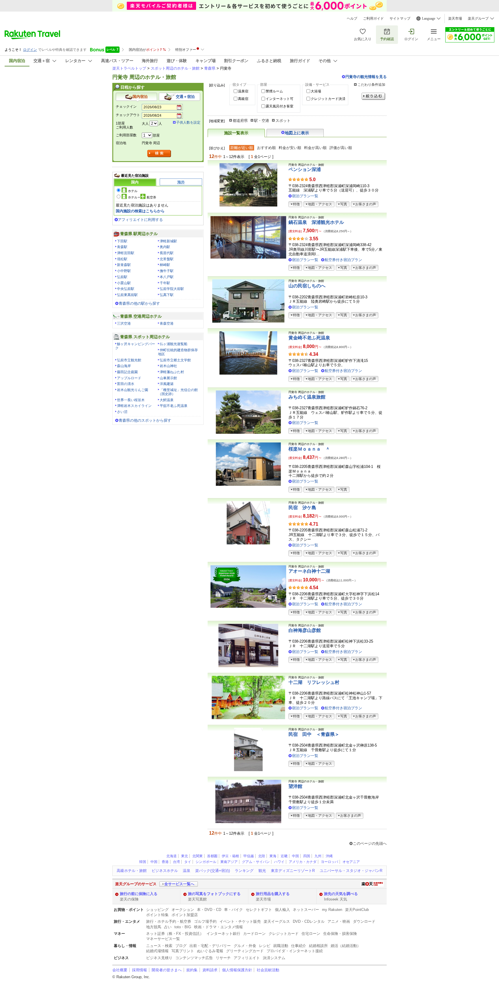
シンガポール (205, 862)
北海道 (171, 856)
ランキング (244, 870)
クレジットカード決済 (328, 99)
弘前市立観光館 (129, 360)
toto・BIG (182, 927)
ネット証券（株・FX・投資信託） (175, 933)
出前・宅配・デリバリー (210, 946)
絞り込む (373, 96)
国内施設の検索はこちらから (140, 211)
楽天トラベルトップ (129, 68)
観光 (262, 870)
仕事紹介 (298, 946)
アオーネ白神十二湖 (309, 571)
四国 (306, 856)
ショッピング (157, 909)
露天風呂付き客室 (279, 106)
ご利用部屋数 (126, 135)
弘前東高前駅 (127, 295)
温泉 (186, 870)
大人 (145, 124)
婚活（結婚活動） (346, 946)
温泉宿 (243, 91)
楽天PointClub (357, 909)
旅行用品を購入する (273, 894)
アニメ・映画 (338, 921)
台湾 (176, 862)
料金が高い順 (315, 148)
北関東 (197, 856)
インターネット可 (279, 99)
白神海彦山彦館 (304, 630)
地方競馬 (153, 927)
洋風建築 (167, 384)
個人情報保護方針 (237, 970)
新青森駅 (124, 265)
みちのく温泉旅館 (306, 397)
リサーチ (223, 958)
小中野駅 (124, 271)
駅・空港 (261, 120)
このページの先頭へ (370, 843)
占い (168, 927)
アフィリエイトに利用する (140, 219)
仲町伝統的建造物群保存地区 (178, 352)
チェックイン (126, 107)
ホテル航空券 (142, 197)
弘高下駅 (167, 295)
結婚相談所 (318, 946)
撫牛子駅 (167, 271)
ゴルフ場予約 (205, 921)
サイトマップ (400, 18)
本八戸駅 (167, 277)
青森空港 (167, 323)
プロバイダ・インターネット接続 (295, 951)
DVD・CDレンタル (309, 921)
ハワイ (279, 862)
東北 (184, 856)
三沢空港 (124, 323)
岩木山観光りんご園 (132, 390)
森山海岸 (124, 366)
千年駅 (165, 283)
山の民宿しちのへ (306, 285)
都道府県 (240, 120)
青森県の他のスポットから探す (145, 420)
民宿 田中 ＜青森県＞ (313, 734)
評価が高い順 (340, 148)
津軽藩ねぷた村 (172, 372)
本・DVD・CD (209, 909)
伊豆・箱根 (230, 856)
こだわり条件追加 (371, 85)
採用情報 (139, 970)
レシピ (264, 946)
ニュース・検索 (159, 946)
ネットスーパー (306, 909)
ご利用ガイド (373, 18)
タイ (187, 862)
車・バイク (233, 909)
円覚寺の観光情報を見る (366, 77)
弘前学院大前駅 (172, 289)
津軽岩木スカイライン (134, 406)
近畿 (284, 856)
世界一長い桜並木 (131, 400)
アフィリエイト (247, 958)
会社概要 (119, 970)
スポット (283, 120)
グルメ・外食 (245, 946)
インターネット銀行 (223, 933)
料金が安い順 (290, 148)
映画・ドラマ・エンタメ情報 (218, 927)
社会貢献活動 (268, 970)
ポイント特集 (157, 915)
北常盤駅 (167, 259)
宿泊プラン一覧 (305, 196)
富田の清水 (125, 384)
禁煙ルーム (274, 91)
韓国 (142, 862)
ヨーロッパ (329, 862)
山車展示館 (168, 378)
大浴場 (316, 91)
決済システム (274, 958)
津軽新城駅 (168, 241)
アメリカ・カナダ (302, 862)
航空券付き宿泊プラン (343, 260)
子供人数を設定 (188, 122)
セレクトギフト (259, 909)
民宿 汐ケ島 (302, 507)
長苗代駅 (167, 253)
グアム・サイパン (256, 862)
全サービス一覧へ (179, 884)
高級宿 (243, 99)
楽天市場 (455, 18)
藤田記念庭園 (127, 372)
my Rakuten (332, 909)
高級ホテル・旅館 (132, 870)
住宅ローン (310, 933)
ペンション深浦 (304, 169)
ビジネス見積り (159, 958)
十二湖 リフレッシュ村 (313, 682)
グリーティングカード (245, 951)
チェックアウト (128, 115)
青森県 (209, 68)
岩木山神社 (168, 366)
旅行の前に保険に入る (138, 894)
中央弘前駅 (125, 289)
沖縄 (329, 856)
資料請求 (209, 970)
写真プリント (183, 951)
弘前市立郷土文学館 (175, 360)
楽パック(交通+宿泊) (212, 870)
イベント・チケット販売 (240, 921)
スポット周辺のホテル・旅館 (175, 68)
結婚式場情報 (157, 951)
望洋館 (295, 786)
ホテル (132, 191)
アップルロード (129, 378)
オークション (183, 909)
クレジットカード (284, 933)
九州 (317, 856)
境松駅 (122, 259)
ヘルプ (352, 18)
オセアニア (351, 862)
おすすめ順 (266, 148)
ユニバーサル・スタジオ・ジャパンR (351, 870)
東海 (272, 856)
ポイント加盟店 (185, 915)
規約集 (192, 970)
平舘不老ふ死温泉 (173, 406)
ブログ (181, 946)
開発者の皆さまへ (167, 970)
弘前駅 (122, 277)
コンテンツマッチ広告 (194, 958)
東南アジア (229, 862)
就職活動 (280, 946)
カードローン (254, 933)
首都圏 (212, 856)
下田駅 (122, 241)
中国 (295, 856)
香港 (165, 862)
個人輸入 (282, 909)
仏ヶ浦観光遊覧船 (173, 344)
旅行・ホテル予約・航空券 (168, 921)
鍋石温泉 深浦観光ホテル (316, 222)
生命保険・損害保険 (340, 933)
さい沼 (122, 412)
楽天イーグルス (277, 921)
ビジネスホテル (165, 870)
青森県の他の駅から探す (139, 303)
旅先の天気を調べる (341, 894)
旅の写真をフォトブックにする (214, 894)
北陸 (261, 856)
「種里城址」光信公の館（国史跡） (178, 392)
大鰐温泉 (167, 400)
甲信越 (248, 856)
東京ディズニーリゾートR (293, 870)
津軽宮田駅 (125, 253)
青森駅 (122, 247)
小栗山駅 (124, 283)
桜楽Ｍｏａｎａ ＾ (309, 449)
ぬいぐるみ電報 (210, 951)
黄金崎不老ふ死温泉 (309, 337)
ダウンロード (364, 921)
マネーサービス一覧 (163, 939)
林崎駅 (165, 265)
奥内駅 (165, 247)
